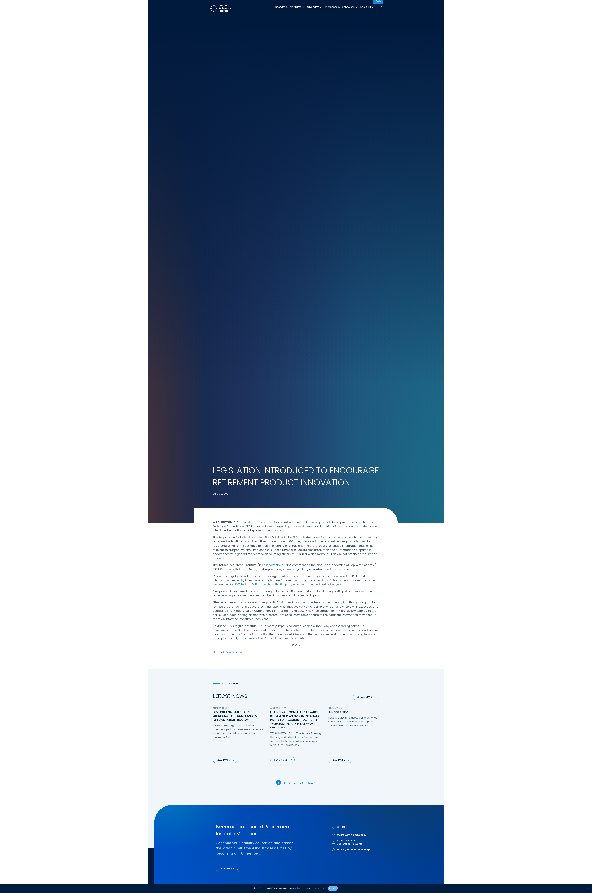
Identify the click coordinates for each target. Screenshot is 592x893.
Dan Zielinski (233, 652)
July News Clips (338, 712)
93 (301, 782)
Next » (311, 782)
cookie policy (319, 888)
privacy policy (301, 888)
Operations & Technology (339, 7)
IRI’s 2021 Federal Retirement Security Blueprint (260, 584)
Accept (332, 888)
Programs (295, 7)
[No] (588, 888)
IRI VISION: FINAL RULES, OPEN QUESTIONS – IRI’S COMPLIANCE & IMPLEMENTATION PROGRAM (235, 716)
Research (281, 7)
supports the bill (274, 565)
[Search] (380, 8)
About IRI (365, 7)
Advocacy (312, 7)
